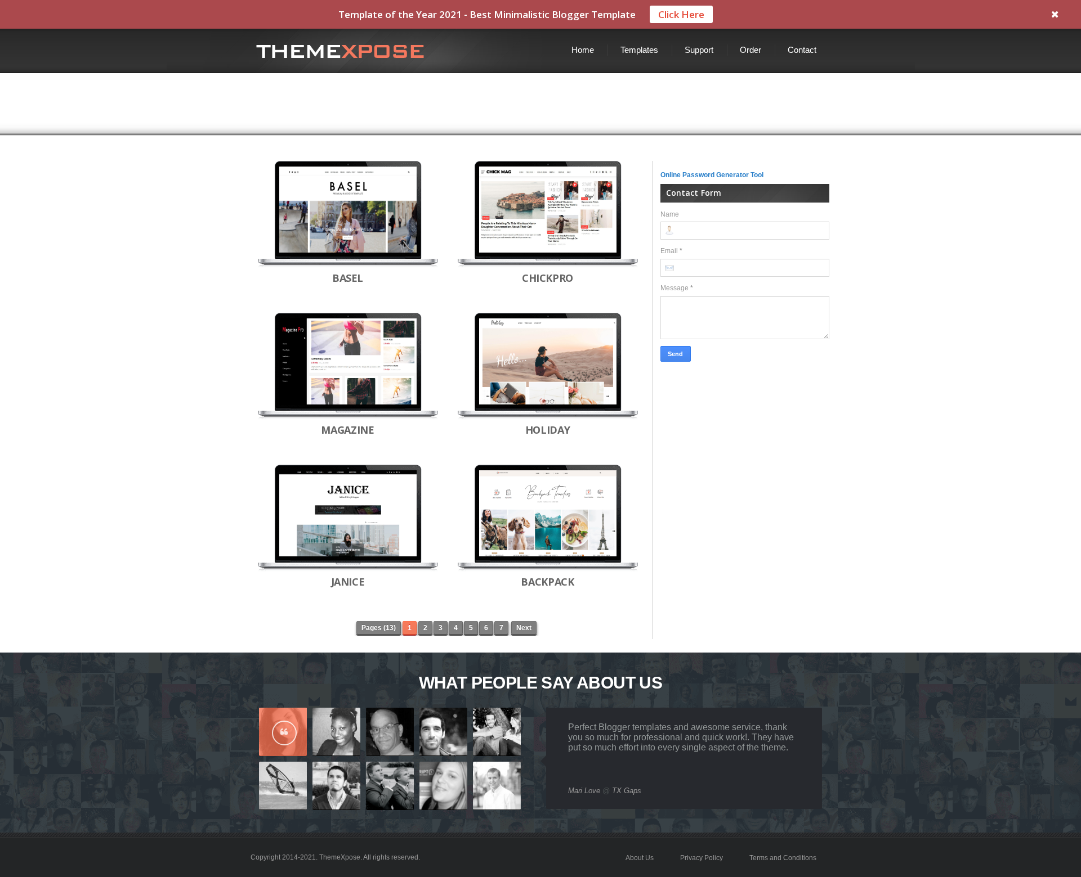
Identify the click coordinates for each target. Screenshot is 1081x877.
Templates (639, 50)
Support (699, 50)
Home (582, 50)
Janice (348, 581)
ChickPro (547, 278)
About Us (640, 858)
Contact (802, 50)
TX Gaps (626, 790)
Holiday (547, 430)
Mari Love (584, 790)
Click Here (681, 14)
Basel (347, 278)
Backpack (547, 581)
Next (523, 628)
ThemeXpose (339, 857)
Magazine (347, 430)
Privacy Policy (701, 858)
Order (750, 50)
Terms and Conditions (782, 858)
